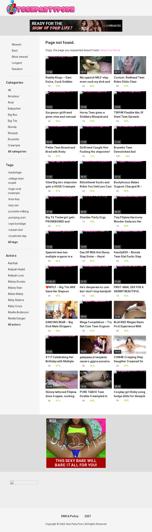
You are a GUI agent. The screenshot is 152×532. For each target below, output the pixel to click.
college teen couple (16, 180)
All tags (13, 242)
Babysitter (14, 108)
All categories (17, 151)
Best (14, 50)
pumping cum (17, 217)
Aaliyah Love (16, 275)
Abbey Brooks (16, 281)
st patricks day (17, 236)
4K (9, 90)
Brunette (13, 139)
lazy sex (13, 205)
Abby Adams (16, 300)
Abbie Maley (15, 293)
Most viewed (19, 56)
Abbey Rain (15, 287)
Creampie (14, 145)
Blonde (12, 127)
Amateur (13, 96)
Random (17, 69)
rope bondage (17, 223)
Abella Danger (17, 318)
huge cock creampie (14, 191)
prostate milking (18, 211)
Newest (16, 44)
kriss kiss (14, 199)
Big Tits (12, 120)
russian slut (15, 229)
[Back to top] (139, 520)
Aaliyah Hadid (16, 269)
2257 (88, 516)
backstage (15, 172)
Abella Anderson (18, 312)
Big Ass (12, 114)
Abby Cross (15, 306)
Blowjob (13, 133)
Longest (16, 62)
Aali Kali (13, 263)
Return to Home (110, 50)
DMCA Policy (69, 516)
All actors (14, 324)
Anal (11, 102)
